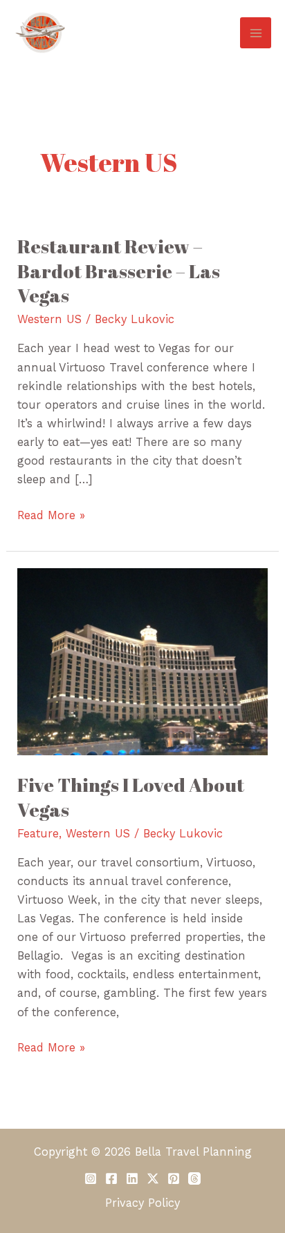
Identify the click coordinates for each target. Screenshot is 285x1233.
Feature (38, 833)
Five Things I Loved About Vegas (130, 797)
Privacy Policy (142, 1203)
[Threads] (194, 1178)
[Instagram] (90, 1178)
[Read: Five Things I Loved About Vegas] (142, 661)
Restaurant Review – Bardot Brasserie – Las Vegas (118, 270)
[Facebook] (111, 1178)
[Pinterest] (173, 1178)
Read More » (51, 514)
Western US (49, 319)
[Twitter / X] (153, 1178)
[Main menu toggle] (255, 32)
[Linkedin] (132, 1178)
